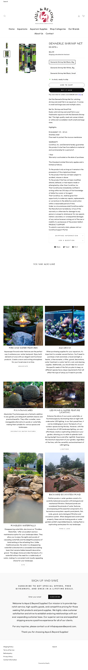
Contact (50, 33)
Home (12, 29)
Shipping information (66, 235)
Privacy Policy (8, 656)
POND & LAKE (64, 528)
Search (5, 1)
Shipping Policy (8, 647)
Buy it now (66, 90)
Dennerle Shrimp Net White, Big (62, 68)
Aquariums (22, 29)
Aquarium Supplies (38, 29)
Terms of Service (8, 650)
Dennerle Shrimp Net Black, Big (62, 62)
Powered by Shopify (44, 663)
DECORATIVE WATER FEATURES (23, 431)
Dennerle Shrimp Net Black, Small (63, 73)
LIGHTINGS (64, 449)
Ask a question (67, 240)
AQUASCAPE (23, 366)
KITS (23, 564)
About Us (38, 33)
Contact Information (10, 660)
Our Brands (73, 29)
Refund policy (7, 653)
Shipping (51, 54)
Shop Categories (58, 29)
